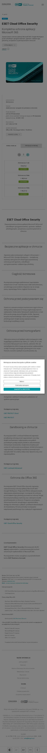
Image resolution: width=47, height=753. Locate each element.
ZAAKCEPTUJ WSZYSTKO (22, 389)
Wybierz (22, 381)
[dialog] (22, 376)
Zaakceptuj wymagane (22, 385)
